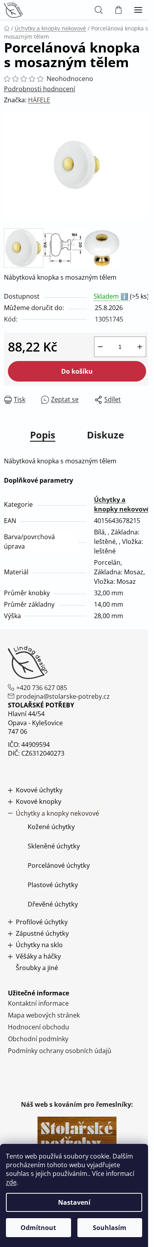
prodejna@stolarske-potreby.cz (63, 696)
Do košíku (77, 371)
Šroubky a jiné (37, 968)
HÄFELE (39, 100)
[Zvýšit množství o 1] (140, 347)
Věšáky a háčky (38, 956)
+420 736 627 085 (41, 687)
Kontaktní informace (38, 1003)
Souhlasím (109, 1227)
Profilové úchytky (42, 922)
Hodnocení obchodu (38, 1027)
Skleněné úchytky (54, 846)
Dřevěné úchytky (53, 904)
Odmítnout (38, 1227)
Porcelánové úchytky (59, 865)
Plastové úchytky (53, 884)
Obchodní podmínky (38, 1038)
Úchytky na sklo (39, 945)
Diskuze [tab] (105, 434)
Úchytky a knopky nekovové (57, 813)
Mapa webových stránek (44, 1015)
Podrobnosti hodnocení (39, 89)
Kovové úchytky (39, 790)
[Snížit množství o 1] (100, 347)
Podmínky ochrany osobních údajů (59, 1050)
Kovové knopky (38, 801)
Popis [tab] (42, 434)
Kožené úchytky (51, 826)
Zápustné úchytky (42, 933)
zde (11, 1182)
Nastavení (74, 1202)
